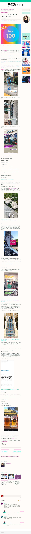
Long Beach (2, 69)
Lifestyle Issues (4, 12)
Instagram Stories (5, 441)
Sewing (16, 479)
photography (12, 456)
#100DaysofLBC (9, 66)
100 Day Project (4, 50)
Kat (4, 503)
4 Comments (15, 20)
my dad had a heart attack (13, 188)
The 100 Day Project (4, 45)
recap (17, 456)
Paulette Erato (4, 20)
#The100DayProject (4, 456)
